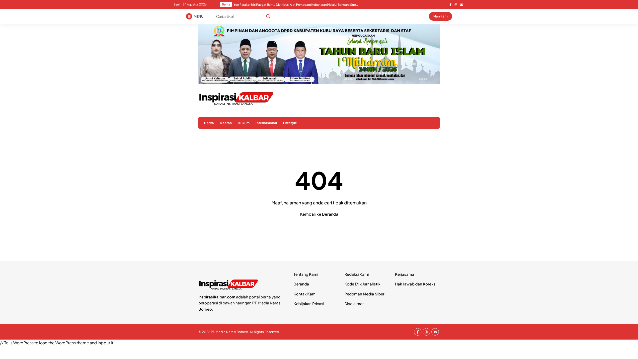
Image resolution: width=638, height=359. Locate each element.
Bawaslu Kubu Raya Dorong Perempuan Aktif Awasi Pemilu (275, 4)
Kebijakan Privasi (309, 303)
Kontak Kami (305, 293)
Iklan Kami (440, 16)
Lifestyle (290, 123)
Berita (209, 123)
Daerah (226, 123)
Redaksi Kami (356, 274)
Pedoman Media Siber (364, 293)
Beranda (330, 214)
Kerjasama (404, 274)
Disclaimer (354, 303)
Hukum (243, 123)
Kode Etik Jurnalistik (362, 283)
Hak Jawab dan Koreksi (415, 283)
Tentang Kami (306, 274)
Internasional (266, 123)
